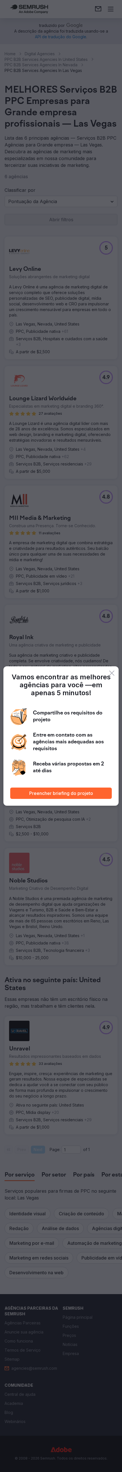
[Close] (112, 673)
